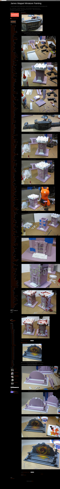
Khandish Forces (12, 162)
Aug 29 (13, 335)
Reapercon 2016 (12, 216)
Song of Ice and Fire (13, 241)
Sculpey (12, 230)
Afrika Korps (12, 33)
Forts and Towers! (24, 13)
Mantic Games (12, 173)
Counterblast (12, 87)
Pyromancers (12, 211)
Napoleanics (12, 185)
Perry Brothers (12, 203)
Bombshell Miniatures (13, 65)
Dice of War (12, 101)
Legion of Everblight (13, 168)
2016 (11, 326)
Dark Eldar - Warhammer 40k (14, 93)
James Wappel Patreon (13, 160)
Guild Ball (12, 143)
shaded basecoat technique (13, 232)
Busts (11, 68)
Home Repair (12, 150)
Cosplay (12, 86)
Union (11, 267)
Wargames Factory (13, 279)
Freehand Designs (13, 122)
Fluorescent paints (13, 117)
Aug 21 (13, 341)
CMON (11, 77)
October (12, 331)
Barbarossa (12, 49)
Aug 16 (13, 347)
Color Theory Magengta (13, 79)
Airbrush (12, 35)
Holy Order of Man (13, 149)
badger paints (12, 47)
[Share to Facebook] (32, 340)
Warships (12, 290)
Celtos (11, 72)
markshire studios (12, 175)
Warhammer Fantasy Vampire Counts (14, 286)
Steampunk (12, 247)
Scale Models (12, 228)
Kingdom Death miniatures (13, 164)
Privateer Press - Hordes (13, 208)
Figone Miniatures (12, 114)
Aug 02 (13, 358)
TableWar (12, 252)
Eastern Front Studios (13, 107)
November (13, 330)
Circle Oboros (12, 75)
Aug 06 (13, 355)
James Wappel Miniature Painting (26, 3)
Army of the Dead (12, 42)
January (12, 365)
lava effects (12, 167)
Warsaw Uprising (12, 289)
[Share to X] (32, 472)
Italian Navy (12, 159)
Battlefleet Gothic (12, 54)
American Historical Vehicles (13, 39)
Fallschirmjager (12, 112)
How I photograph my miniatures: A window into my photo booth (17, 10)
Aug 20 (13, 342)
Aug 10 (13, 352)
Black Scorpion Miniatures (13, 56)
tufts (11, 262)
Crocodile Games (12, 88)
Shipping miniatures (13, 234)
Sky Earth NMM (12, 237)
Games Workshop (12, 127)
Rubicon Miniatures (13, 225)
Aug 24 (13, 339)
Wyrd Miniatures (12, 306)
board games (12, 63)
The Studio (12, 257)
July (12, 360)
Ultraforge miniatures (13, 264)
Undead (12, 266)
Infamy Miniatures (12, 155)
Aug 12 (13, 350)
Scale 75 (12, 227)
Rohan (11, 223)
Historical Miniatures (13, 147)
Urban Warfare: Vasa (13, 271)
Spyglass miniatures (13, 245)
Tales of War (12, 253)
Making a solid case (16, 382)
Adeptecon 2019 (12, 27)
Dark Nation (12, 95)
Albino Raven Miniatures (13, 37)
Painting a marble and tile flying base (37, 9)
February (12, 364)
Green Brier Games (13, 140)
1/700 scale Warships (13, 26)
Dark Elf (12, 94)
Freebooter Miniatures (13, 121)
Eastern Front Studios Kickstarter (14, 108)
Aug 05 (13, 356)
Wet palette (12, 294)
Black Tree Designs (13, 58)
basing (11, 51)
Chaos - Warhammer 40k (13, 73)
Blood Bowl (12, 61)
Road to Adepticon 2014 (13, 222)
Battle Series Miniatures (13, 53)
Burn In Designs (12, 67)
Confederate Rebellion (13, 81)
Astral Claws (12, 44)
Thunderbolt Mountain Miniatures (14, 260)
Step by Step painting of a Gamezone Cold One (26, 9)
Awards (11, 46)
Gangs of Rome (12, 128)
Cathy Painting (12, 70)
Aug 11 (13, 351)
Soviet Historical (12, 242)
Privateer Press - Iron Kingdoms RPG (14, 209)
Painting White (12, 200)
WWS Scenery (12, 305)
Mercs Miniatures (12, 178)
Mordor (11, 182)
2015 (11, 327)
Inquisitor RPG (12, 157)
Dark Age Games (12, 91)
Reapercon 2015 (12, 215)
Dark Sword (12, 96)
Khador (11, 161)
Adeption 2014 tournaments (13, 32)
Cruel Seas (12, 89)
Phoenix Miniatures (13, 204)
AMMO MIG (12, 40)
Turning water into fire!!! (16, 372)
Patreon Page (12, 202)
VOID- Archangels (12, 273)
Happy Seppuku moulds (13, 145)
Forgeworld (12, 119)
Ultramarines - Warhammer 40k (14, 265)
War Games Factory (13, 276)
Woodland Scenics (13, 301)
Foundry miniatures (13, 120)
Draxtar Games (12, 105)
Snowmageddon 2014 (13, 239)
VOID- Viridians (12, 274)
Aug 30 (13, 334)
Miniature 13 (12, 181)
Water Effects (12, 291)
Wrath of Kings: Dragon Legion (14, 303)
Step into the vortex (24, 342)
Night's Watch (12, 187)
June (12, 361)
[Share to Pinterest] (33, 340)
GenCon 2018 (12, 133)
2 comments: (28, 340)
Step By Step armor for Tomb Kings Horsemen (15, 9)
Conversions (12, 84)
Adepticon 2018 (12, 30)
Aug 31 (13, 333)
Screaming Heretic (13, 229)
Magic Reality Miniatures (13, 171)
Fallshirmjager (12, 113)
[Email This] (30, 340)
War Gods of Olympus (13, 278)
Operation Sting (12, 194)
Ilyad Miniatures (12, 152)
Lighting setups (12, 169)
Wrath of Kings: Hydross (13, 304)
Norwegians (12, 190)
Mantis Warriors (12, 174)
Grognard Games (12, 142)
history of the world (13, 148)
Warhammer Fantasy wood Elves (14, 287)
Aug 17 (13, 346)
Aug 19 (13, 343)
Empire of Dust (12, 110)
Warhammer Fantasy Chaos (13, 281)
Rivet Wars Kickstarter (13, 220)
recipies (12, 218)
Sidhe (11, 235)
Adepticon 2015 (12, 28)
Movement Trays (12, 183)
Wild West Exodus (12, 297)
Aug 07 (13, 354)
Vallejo (11, 272)
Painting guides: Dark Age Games (14, 199)
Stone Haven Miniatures (13, 248)
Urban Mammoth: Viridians (13, 269)
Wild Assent (12, 296)
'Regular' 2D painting (13, 25)
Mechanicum (12, 176)
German (12, 134)
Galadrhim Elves (12, 124)
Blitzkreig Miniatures (13, 59)
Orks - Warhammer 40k (13, 195)
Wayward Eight (12, 292)
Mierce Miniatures (12, 180)
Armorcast (12, 41)
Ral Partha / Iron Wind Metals (14, 213)
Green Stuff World (12, 141)
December (13, 329)
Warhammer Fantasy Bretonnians (14, 280)
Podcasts (12, 206)
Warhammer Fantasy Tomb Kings (14, 285)
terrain (11, 255)
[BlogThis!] (31, 340)
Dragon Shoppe (12, 103)
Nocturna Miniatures (13, 188)
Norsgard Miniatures (13, 189)
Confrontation (12, 82)
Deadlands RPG (12, 98)
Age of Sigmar (12, 34)
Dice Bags (12, 100)
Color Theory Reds (13, 80)
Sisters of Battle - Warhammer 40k (14, 236)
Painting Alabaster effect (13, 197)
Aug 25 (13, 338)
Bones (11, 66)
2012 (11, 366)
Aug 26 (13, 337)
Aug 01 (13, 359)
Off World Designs (12, 192)
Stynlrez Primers (12, 250)
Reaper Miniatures (13, 214)
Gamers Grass (12, 126)
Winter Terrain (12, 299)
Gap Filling (12, 129)
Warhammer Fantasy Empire (13, 283)
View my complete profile (16, 393)
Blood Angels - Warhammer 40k (14, 60)
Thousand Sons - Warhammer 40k (14, 259)
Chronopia (12, 74)
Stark (11, 246)
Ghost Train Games (13, 135)
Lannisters (12, 166)
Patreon (12, 201)
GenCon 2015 (12, 131)
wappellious (15, 391)
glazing (11, 136)
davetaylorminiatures (13, 320)
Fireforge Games (12, 115)
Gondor (11, 138)
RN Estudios (12, 221)
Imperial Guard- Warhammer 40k (14, 154)
